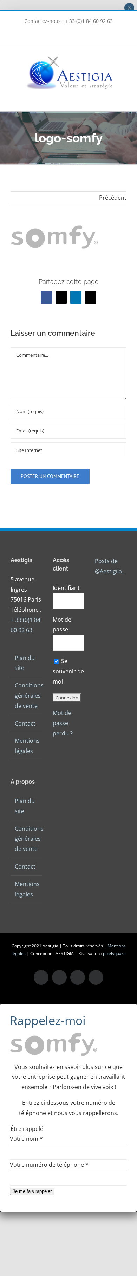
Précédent (112, 197)
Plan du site (25, 663)
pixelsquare (114, 954)
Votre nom (26, 1139)
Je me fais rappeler (32, 1191)
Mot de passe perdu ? (63, 723)
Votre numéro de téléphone (49, 1165)
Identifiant (66, 588)
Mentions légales (27, 746)
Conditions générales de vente (27, 695)
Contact (25, 723)
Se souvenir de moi (68, 671)
